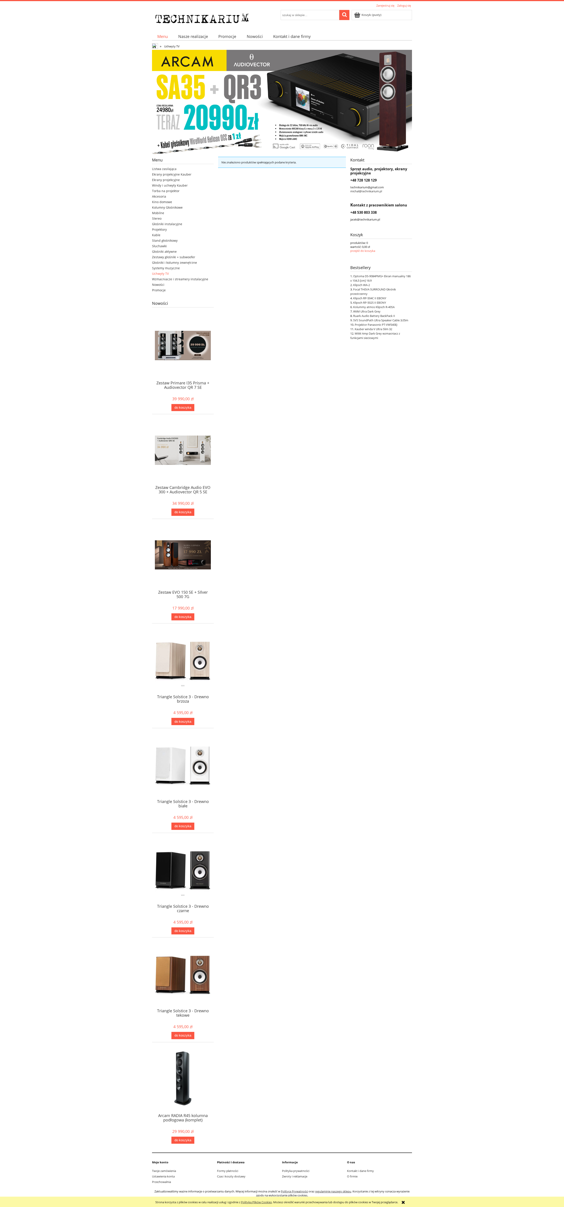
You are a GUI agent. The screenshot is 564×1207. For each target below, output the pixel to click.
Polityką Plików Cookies (256, 1202)
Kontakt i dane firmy (360, 1171)
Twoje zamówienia (164, 1171)
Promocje (159, 290)
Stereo (156, 218)
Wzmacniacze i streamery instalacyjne (180, 279)
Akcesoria (159, 196)
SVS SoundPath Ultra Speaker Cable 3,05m (380, 320)
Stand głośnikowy (165, 240)
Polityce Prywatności (294, 1191)
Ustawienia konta (163, 1176)
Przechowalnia (161, 1182)
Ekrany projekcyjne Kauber (171, 174)
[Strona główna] (203, 18)
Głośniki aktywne (164, 251)
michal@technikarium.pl (366, 191)
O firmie (352, 1176)
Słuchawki (159, 246)
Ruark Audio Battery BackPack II (374, 316)
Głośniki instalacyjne (167, 224)
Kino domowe (162, 202)
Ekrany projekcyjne (166, 180)
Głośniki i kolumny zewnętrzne (174, 262)
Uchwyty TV (160, 273)
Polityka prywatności (295, 1171)
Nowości (158, 285)
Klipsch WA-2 (361, 285)
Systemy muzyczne (166, 268)
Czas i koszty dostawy (231, 1176)
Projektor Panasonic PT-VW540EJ (376, 325)
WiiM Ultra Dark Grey (366, 311)
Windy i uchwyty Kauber (170, 185)
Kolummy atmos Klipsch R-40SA (374, 307)
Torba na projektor (166, 191)
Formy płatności (227, 1171)
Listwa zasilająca (164, 169)
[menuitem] (162, 36)
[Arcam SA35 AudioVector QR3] (282, 102)
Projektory (159, 229)
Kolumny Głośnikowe (167, 207)
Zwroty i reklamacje (294, 1176)
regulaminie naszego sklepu (333, 1191)
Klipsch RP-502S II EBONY (369, 303)
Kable (156, 235)
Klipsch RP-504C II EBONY (369, 298)
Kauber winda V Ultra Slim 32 (373, 329)
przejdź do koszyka (362, 251)
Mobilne (158, 213)
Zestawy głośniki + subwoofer (173, 257)
